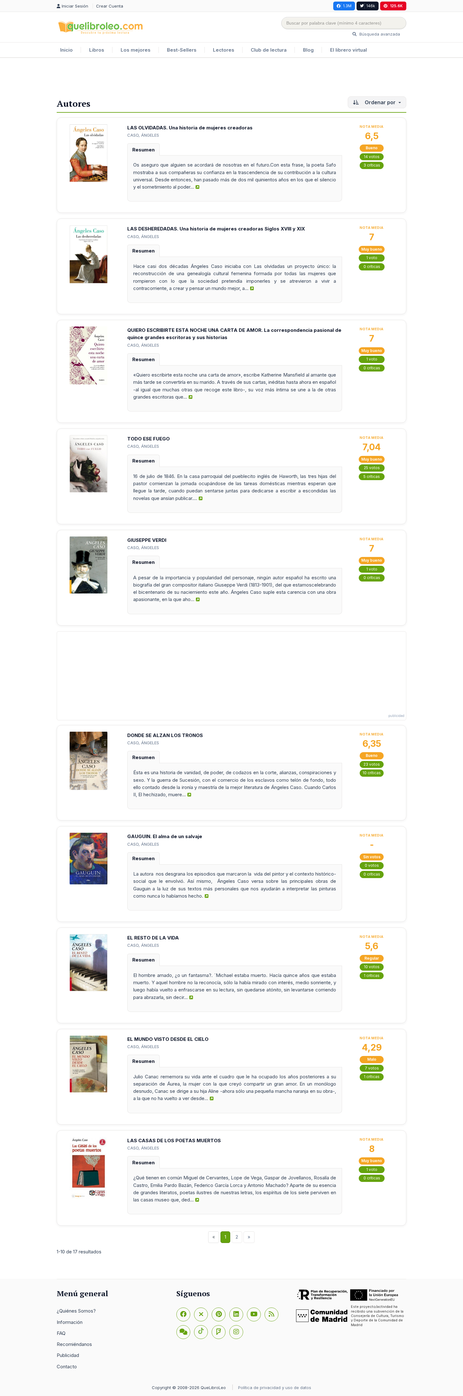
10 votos (372, 966)
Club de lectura (269, 50)
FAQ (61, 1333)
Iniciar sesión (75, 6)
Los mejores (136, 50)
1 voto (371, 257)
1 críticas (372, 975)
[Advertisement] (231, 78)
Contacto (67, 1367)
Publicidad (68, 1355)
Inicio (66, 50)
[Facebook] (183, 1314)
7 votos (372, 1068)
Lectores (223, 50)
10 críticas (372, 772)
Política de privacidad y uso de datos (274, 1387)
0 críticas (371, 266)
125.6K (396, 5)
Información (70, 1322)
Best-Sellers (182, 50)
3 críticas (371, 165)
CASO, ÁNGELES (143, 135)
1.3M (347, 5)
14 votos (372, 156)
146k (370, 5)
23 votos (371, 764)
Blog (308, 50)
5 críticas (371, 476)
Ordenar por (380, 102)
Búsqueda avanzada (379, 34)
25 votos (372, 467)
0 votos (372, 865)
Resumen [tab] (143, 150)
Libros (96, 50)
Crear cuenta (109, 6)
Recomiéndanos (74, 1344)
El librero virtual (348, 50)
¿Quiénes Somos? (76, 1311)
